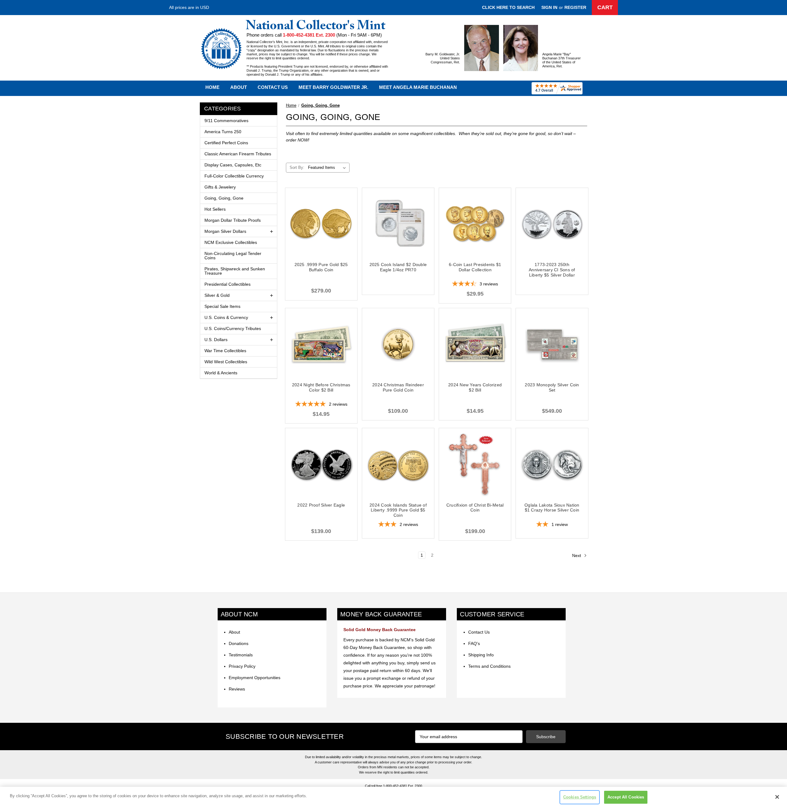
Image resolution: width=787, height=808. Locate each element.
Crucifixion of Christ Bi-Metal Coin (475, 508)
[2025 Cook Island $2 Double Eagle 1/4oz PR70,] (398, 224)
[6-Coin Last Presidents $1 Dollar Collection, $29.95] (475, 224)
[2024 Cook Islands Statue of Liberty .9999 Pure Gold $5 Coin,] (398, 464)
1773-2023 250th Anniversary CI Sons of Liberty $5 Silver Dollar (552, 269)
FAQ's (474, 643)
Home (212, 87)
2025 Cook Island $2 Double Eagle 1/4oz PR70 (398, 267)
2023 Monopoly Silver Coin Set (552, 387)
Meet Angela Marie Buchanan (418, 87)
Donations (238, 643)
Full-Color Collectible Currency (234, 175)
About (238, 87)
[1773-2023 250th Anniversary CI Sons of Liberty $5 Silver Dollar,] (552, 224)
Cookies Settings (579, 797)
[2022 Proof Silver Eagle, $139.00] (321, 464)
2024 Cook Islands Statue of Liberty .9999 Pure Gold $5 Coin (398, 510)
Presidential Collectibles (227, 284)
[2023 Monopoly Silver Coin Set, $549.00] (552, 344)
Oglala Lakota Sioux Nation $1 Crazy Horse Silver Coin (551, 508)
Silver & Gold (217, 295)
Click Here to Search (508, 7)
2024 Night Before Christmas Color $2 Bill (321, 387)
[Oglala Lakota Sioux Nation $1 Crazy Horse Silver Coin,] (552, 464)
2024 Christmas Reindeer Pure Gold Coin (398, 387)
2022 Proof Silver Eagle (321, 505)
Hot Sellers (215, 209)
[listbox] (328, 167)
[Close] (777, 797)
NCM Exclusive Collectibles (230, 242)
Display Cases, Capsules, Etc (232, 164)
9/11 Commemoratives (226, 120)
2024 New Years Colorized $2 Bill (475, 387)
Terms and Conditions (489, 666)
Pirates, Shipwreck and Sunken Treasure (234, 271)
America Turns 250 (222, 131)
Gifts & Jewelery (220, 187)
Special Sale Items (222, 306)
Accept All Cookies (625, 797)
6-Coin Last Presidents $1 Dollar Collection (475, 267)
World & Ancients (220, 372)
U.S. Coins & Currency (226, 317)
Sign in (549, 7)
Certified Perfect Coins (226, 142)
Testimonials (241, 654)
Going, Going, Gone (223, 198)
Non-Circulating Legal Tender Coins (232, 255)
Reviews (237, 689)
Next (577, 555)
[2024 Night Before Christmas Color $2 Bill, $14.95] (321, 344)
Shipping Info (481, 654)
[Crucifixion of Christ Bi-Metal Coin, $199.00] (475, 464)
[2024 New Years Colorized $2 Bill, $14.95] (475, 344)
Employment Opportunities (254, 677)
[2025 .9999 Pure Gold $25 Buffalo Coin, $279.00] (321, 224)
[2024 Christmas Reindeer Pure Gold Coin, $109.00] (398, 344)
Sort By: (297, 167)
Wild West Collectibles (225, 361)
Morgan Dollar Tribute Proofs (232, 220)
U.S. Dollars (215, 339)
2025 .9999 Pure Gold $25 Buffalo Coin (321, 267)
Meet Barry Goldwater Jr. (333, 87)
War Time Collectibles (225, 350)
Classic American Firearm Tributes (237, 153)
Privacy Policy (242, 666)
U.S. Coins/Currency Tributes (232, 328)
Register (575, 7)
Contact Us (273, 87)
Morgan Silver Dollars (225, 231)
